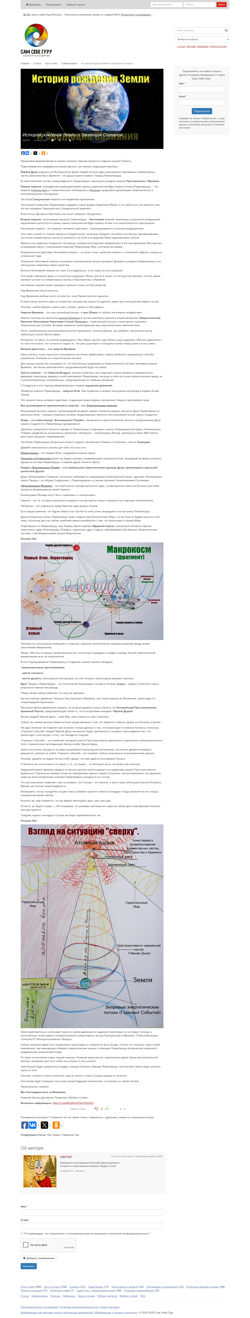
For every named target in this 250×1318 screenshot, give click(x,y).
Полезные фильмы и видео (202, 1286)
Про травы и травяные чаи (63, 1134)
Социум (74, 1286)
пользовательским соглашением (87, 1233)
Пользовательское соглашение (39, 1307)
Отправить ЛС (66, 1171)
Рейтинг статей (128, 1295)
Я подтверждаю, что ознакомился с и (86, 1233)
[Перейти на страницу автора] (39, 1170)
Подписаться (202, 111)
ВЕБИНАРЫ (203, 46)
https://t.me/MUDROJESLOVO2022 (73, 1103)
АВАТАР (26, 140)
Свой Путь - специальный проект (96, 1290)
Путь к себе (51, 63)
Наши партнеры (110, 1307)
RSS (142, 1295)
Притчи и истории (31, 1290)
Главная (25, 63)
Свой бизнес (95, 1286)
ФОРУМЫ (191, 46)
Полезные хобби (60, 1290)
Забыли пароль (76, 4)
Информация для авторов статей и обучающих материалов (57, 1312)
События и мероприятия (139, 1290)
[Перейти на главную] (36, 40)
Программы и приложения (162, 1286)
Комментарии (39, 1295)
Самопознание (69, 63)
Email (182, 96)
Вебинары (69, 1295)
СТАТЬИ (181, 46)
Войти (221, 4)
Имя (23, 1206)
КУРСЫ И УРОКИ (218, 46)
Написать (28, 1266)
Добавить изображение (40, 1258)
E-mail (24, 1220)
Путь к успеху (52, 1286)
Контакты (80, 1171)
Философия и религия (124, 1286)
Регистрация (53, 4)
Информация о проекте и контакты (116, 1312)
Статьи (37, 63)
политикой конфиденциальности (129, 1233)
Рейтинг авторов (107, 1295)
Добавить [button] (35, 4)
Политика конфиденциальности (79, 1307)
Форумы (55, 1295)
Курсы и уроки (86, 1295)
